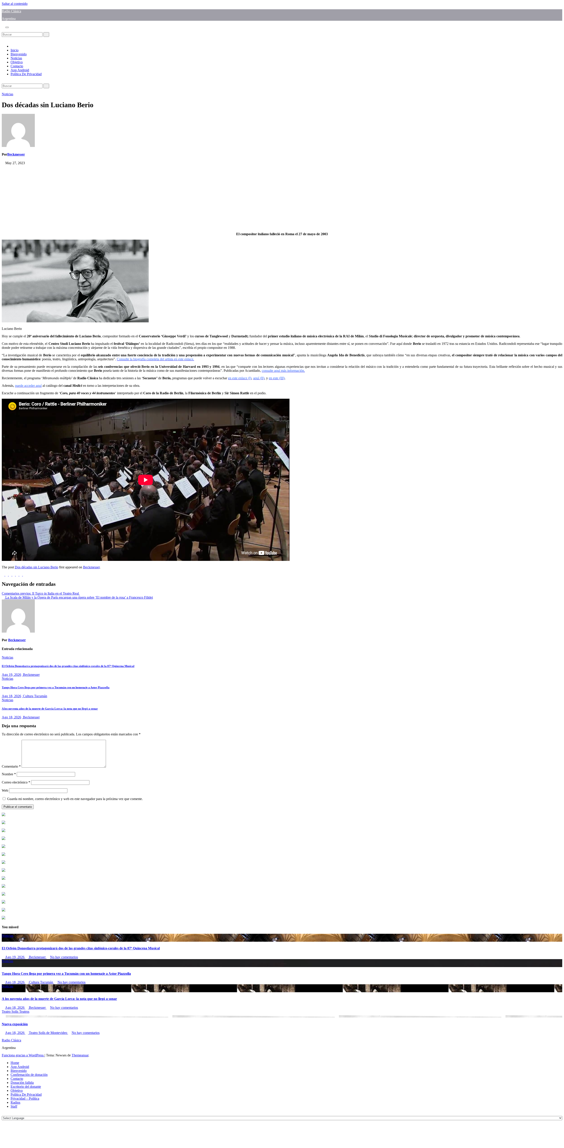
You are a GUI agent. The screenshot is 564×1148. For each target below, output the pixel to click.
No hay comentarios (64, 957)
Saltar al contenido (15, 4)
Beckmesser (16, 154)
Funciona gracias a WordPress (23, 1055)
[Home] (12, 46)
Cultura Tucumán (34, 696)
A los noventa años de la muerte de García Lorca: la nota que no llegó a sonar (50, 708)
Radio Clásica (11, 11)
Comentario (11, 766)
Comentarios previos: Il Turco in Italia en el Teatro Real (41, 593)
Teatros (24, 1011)
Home (15, 1063)
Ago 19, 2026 (11, 674)
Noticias (16, 58)
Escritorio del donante (26, 1086)
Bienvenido (19, 54)
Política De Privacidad (26, 74)
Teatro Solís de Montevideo (48, 1033)
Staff (14, 1106)
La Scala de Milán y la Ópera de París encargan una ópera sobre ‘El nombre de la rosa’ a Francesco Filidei (78, 597)
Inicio (15, 50)
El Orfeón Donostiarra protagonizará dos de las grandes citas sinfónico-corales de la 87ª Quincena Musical (68, 666)
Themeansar (80, 1055)
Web (5, 790)
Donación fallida (22, 1082)
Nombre (9, 774)
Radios (15, 1102)
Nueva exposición (15, 1024)
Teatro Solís (10, 1011)
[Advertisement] (134, 198)
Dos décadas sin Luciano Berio (36, 567)
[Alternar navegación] (7, 27)
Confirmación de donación (29, 1075)
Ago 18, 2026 (11, 696)
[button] (3, 30)
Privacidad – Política (25, 1098)
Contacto (17, 66)
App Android (20, 70)
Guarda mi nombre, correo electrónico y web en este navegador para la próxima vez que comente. (75, 799)
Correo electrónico (16, 782)
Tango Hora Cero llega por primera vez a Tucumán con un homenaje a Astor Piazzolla (55, 687)
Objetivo (17, 62)
